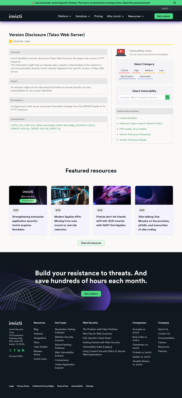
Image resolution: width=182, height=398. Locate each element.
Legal (11, 386)
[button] (166, 8)
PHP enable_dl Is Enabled (133, 128)
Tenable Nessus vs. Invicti (141, 363)
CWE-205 (29, 125)
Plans (36, 342)
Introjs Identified (128, 118)
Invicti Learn (40, 358)
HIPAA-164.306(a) (45, 125)
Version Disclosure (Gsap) (132, 139)
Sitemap (89, 386)
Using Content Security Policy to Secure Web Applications (104, 353)
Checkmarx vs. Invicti (140, 346)
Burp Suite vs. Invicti (140, 339)
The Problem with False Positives (100, 329)
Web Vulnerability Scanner (64, 354)
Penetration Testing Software (65, 331)
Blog (36, 329)
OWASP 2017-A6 (39, 128)
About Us (163, 329)
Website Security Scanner (64, 339)
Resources (163, 346)
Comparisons (62, 360)
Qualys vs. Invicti (141, 356)
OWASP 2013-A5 (20, 128)
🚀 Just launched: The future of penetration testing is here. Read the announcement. (91, 2)
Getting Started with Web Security (101, 342)
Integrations (40, 338)
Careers (162, 342)
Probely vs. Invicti (142, 352)
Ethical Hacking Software (63, 346)
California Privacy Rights (43, 386)
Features (38, 333)
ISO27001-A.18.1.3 (85, 125)
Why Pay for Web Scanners (97, 333)
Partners (162, 351)
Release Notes (38, 353)
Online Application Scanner (65, 366)
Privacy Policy (23, 386)
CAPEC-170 (17, 125)
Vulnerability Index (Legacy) (97, 346)
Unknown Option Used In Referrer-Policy (141, 123)
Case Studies (41, 346)
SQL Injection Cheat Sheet (97, 338)
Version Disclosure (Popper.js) (135, 134)
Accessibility (77, 386)
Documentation (166, 338)
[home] (15, 16)
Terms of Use (62, 386)
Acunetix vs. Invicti (139, 331)
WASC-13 (55, 128)
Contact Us (164, 333)
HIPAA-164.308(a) (65, 125)
